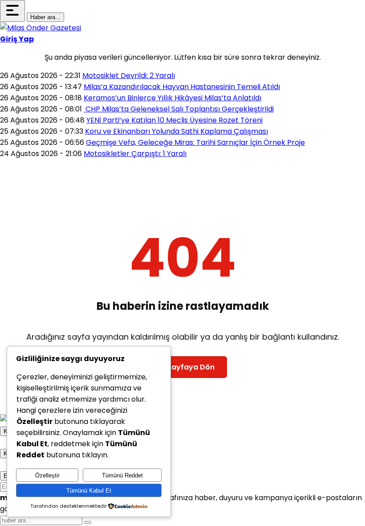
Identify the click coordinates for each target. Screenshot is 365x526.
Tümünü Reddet (122, 475)
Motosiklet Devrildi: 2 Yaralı (128, 75)
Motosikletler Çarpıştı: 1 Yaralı (135, 153)
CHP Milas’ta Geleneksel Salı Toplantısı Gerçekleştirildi (179, 109)
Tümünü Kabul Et (88, 490)
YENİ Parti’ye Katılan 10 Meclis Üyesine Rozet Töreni (174, 120)
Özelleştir (47, 475)
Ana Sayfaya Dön (183, 367)
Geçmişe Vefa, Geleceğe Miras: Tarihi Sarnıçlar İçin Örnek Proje (195, 142)
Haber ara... (45, 17)
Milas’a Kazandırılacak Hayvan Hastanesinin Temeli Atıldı (182, 87)
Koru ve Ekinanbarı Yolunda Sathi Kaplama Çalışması (176, 131)
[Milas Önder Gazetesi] (40, 28)
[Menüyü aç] (12, 11)
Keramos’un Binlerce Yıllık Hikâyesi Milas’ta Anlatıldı (172, 98)
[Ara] (87, 522)
